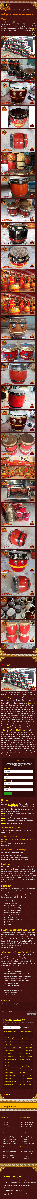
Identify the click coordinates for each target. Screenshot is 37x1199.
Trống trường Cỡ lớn (24, 1072)
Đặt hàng (8, 793)
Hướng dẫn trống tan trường (24, 1054)
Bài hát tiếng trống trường (8, 1035)
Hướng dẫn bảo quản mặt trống (9, 1066)
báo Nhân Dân (23, 730)
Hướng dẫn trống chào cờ (9, 1060)
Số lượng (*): (8, 787)
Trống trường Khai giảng (25, 1078)
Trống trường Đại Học (9, 1087)
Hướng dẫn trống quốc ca (9, 1054)
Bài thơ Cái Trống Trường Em (24, 1088)
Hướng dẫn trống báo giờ (9, 1063)
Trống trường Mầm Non (9, 1081)
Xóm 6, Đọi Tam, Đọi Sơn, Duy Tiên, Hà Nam (23, 1182)
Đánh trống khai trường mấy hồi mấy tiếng (9, 1048)
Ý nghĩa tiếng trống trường (8, 1041)
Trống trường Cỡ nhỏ (9, 1075)
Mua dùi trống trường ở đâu (25, 1048)
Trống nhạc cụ (6, 1122)
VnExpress (4, 730)
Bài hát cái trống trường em (9, 1032)
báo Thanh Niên (14, 730)
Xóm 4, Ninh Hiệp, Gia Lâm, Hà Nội (20, 1180)
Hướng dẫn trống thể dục (24, 1060)
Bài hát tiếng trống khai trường (25, 1032)
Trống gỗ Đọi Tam (12, 728)
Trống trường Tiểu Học (25, 1084)
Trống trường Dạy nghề (9, 1078)
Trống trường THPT (8, 1084)
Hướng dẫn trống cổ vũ (25, 1050)
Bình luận (10, 22)
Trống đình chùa (6, 1126)
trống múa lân (10, 697)
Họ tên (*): (7, 768)
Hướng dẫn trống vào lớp (9, 1057)
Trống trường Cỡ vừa (25, 1075)
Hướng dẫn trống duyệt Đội (25, 1041)
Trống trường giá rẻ (8, 1050)
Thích (2, 22)
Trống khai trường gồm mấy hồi (9, 1070)
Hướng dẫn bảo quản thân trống (25, 1066)
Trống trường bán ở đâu (10, 1044)
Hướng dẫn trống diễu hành (25, 1038)
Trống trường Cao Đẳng (10, 1072)
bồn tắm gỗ (24, 1132)
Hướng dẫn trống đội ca (9, 1038)
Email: (6, 774)
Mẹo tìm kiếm (25, 1027)
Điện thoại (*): (8, 781)
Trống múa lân (6, 1124)
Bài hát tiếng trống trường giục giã (24, 1035)
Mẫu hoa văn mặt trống (25, 1069)
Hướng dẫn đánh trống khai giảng (25, 1063)
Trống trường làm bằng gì (25, 1045)
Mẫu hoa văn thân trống (25, 1056)
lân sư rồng (31, 703)
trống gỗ (9, 717)
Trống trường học (7, 1129)
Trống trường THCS (24, 1081)
